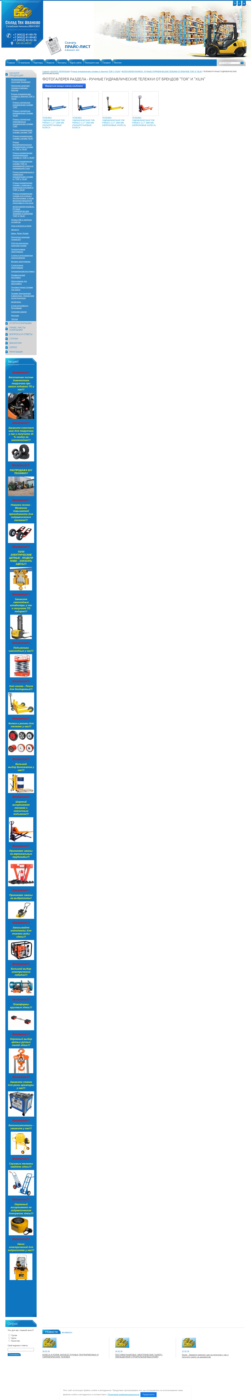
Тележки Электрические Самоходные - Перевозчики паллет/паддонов (22, 296)
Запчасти (15, 230)
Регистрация (16, 352)
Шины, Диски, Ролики (19, 233)
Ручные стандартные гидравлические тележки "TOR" (23, 105)
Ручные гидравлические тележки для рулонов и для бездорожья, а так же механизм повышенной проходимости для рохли (23, 198)
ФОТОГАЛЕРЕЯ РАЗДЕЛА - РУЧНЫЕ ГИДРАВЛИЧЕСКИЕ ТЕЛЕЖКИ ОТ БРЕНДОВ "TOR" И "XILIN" (24, 211)
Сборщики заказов (19, 312)
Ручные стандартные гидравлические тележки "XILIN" (23, 113)
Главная (45, 72)
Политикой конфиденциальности (123, 1394)
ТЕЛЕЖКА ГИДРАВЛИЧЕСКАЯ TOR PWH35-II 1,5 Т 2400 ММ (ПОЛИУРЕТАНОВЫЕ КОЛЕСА (53, 123)
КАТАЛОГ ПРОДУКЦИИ (16, 74)
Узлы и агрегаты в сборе (21, 226)
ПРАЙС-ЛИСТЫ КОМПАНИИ (17, 328)
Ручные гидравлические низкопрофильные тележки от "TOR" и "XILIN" (23, 155)
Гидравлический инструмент (23, 271)
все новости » (67, 1332)
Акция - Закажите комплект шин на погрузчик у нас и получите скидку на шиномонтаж (205, 1356)
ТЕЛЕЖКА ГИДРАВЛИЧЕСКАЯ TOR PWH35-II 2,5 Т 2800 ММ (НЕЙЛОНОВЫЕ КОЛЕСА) (144, 121)
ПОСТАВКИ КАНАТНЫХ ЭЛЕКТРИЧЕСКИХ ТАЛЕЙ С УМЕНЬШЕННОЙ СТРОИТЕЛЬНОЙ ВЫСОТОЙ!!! (139, 1356)
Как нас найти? (24, 43)
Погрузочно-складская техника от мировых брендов (20, 88)
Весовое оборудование (21, 262)
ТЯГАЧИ (14, 319)
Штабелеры (16, 302)
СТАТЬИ (13, 339)
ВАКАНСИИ (15, 343)
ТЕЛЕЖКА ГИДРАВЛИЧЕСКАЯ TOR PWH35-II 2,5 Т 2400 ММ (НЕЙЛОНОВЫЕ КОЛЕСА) (114, 121)
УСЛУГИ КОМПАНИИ (20, 323)
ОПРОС (13, 347)
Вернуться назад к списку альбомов (64, 86)
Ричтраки (15, 316)
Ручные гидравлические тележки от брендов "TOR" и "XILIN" (22, 96)
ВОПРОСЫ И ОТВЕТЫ (20, 334)
